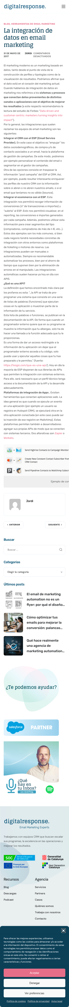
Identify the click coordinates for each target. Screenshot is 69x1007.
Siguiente (54, 525)
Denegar (34, 983)
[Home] (25, 6)
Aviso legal (56, 1001)
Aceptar (34, 972)
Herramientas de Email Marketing (33, 24)
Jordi (28, 53)
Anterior (14, 525)
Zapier (58, 433)
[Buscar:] (34, 550)
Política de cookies (16, 1001)
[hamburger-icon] (63, 6)
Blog (7, 24)
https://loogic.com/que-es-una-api (25, 365)
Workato (8, 438)
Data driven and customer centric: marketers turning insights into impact (33, 115)
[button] (63, 930)
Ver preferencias (34, 993)
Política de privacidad (38, 1001)
